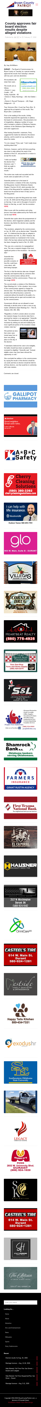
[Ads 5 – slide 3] (20, 631)
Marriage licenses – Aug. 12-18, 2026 (18, 1363)
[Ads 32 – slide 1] (20, 1219)
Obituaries (8, 1337)
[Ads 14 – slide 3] (20, 808)
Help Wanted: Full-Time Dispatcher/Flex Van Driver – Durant (20, 1377)
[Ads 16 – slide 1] (20, 455)
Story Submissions (11, 1346)
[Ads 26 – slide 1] (20, 425)
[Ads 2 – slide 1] (20, 543)
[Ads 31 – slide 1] (20, 1190)
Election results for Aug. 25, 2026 (17, 1358)
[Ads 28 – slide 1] (20, 1131)
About (7, 1318)
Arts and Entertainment (12, 1328)
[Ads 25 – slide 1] (20, 1072)
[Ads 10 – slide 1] (20, 719)
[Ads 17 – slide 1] (20, 866)
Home (7, 1314)
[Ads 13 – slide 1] (20, 778)
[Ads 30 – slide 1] (20, 484)
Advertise (8, 1323)
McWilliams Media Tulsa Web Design (20, 1402)
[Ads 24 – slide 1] (20, 1043)
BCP (18, 37)
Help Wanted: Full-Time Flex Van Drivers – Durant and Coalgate (20, 1370)
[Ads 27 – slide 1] (20, 1102)
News (7, 1332)
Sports (7, 1342)
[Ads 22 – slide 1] (20, 984)
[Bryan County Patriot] (20, 4)
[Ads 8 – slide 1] (20, 690)
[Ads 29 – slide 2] (20, 1160)
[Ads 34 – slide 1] (20, 1278)
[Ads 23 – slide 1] (20, 1013)
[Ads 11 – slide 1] (20, 396)
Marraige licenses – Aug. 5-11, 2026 (17, 1383)
